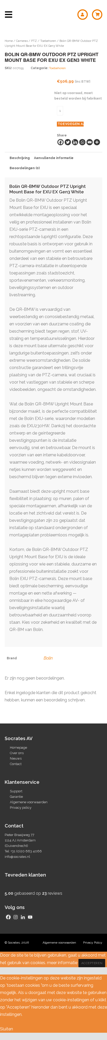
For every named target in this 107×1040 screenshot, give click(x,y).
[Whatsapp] (82, 142)
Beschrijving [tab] (20, 158)
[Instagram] (15, 917)
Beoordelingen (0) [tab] (25, 168)
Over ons (17, 753)
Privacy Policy (92, 942)
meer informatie (62, 962)
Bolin (48, 658)
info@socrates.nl (17, 857)
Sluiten (6, 1028)
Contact (16, 764)
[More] (97, 142)
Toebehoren (48, 41)
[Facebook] (60, 142)
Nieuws (16, 758)
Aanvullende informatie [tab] (53, 158)
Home (9, 41)
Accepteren (92, 963)
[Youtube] (30, 917)
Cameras (22, 41)
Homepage (18, 747)
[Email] (89, 142)
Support (16, 791)
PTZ (34, 41)
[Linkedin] (75, 142)
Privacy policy (20, 807)
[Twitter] (68, 142)
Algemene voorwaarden (29, 802)
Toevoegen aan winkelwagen (71, 124)
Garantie (16, 797)
